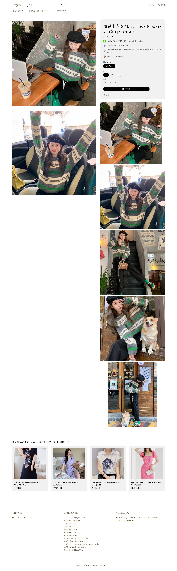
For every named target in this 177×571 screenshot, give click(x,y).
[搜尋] (62, 5)
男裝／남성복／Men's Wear (73, 550)
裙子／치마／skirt (70, 526)
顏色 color (107, 62)
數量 (104, 79)
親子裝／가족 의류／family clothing (76, 538)
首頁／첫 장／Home (20, 11)
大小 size (106, 71)
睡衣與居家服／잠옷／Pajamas (74, 541)
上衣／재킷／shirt (70, 524)
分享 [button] (107, 95)
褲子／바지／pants (70, 529)
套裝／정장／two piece (72, 521)
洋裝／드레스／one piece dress (74, 518)
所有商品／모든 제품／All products (41, 11)
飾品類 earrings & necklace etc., (75, 547)
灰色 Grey (109, 66)
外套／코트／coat (70, 532)
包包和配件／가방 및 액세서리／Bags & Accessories (81, 544)
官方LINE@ (61, 11)
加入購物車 (126, 89)
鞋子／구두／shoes (70, 535)
